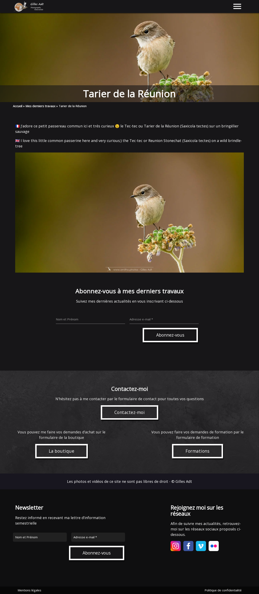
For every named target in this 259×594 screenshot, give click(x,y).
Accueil (17, 106)
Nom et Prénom (26, 537)
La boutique (61, 451)
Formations (197, 451)
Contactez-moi (129, 412)
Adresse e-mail (85, 537)
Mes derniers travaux (40, 106)
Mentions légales (29, 590)
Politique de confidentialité (223, 590)
